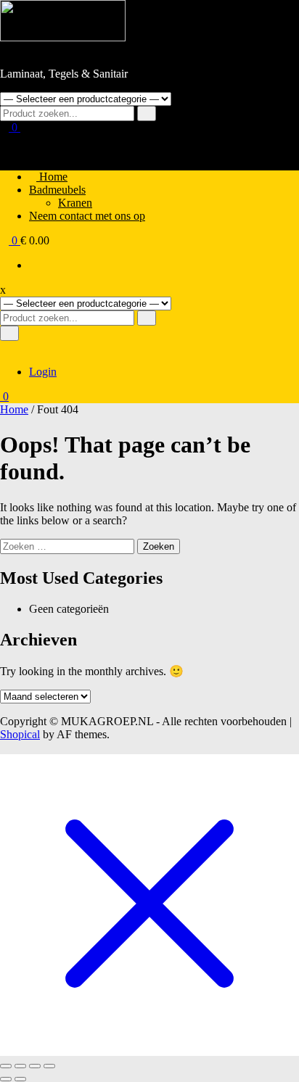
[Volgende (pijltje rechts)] (20, 1079)
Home (51, 176)
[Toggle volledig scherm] (20, 1066)
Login (43, 372)
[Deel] (35, 1066)
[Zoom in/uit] (6, 1066)
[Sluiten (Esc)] (49, 1066)
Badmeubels (57, 189)
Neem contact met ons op (87, 216)
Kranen (75, 203)
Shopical (20, 734)
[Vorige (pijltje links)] (6, 1079)
